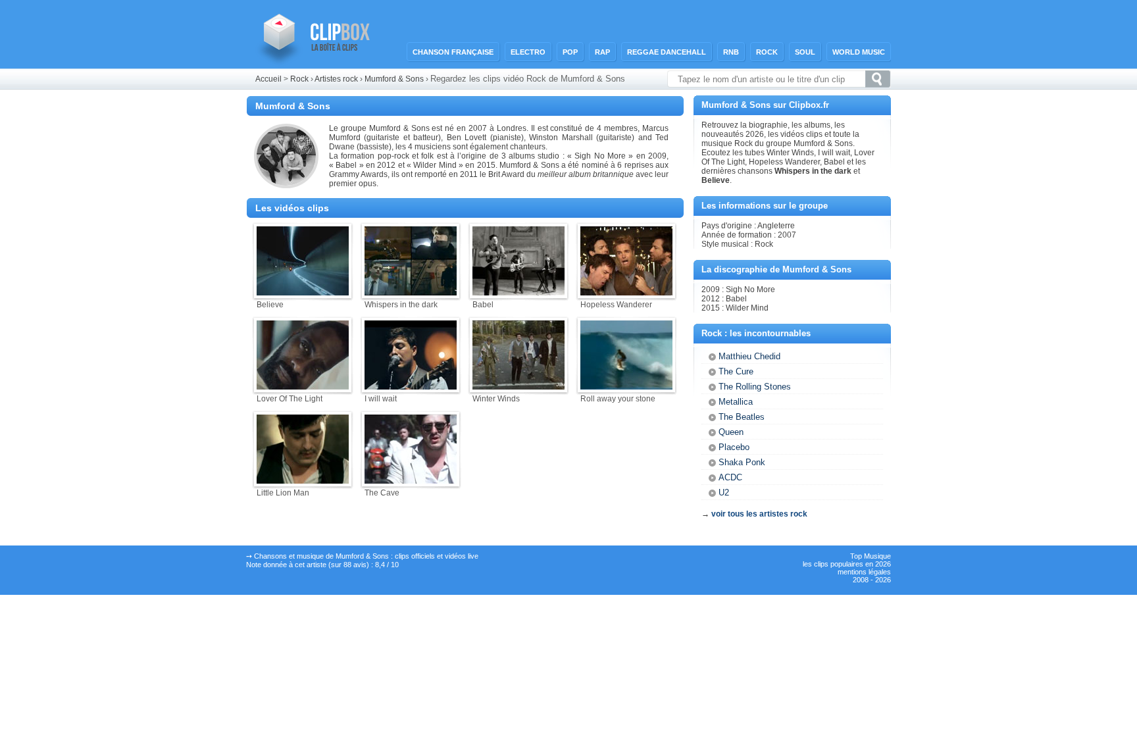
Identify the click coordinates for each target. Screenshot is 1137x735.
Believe (270, 304)
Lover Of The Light (289, 398)
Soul (805, 52)
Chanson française (453, 52)
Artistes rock (336, 79)
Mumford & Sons (394, 79)
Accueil (268, 79)
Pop (570, 52)
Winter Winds (496, 398)
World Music (858, 52)
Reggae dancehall (666, 52)
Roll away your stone (617, 398)
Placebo (734, 447)
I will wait (381, 398)
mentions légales (864, 572)
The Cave (382, 492)
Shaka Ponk (742, 462)
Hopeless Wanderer (616, 304)
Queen (731, 432)
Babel (482, 304)
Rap (602, 52)
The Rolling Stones (755, 387)
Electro (528, 52)
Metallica (736, 402)
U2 (724, 492)
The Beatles (742, 417)
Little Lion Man (283, 492)
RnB (731, 52)
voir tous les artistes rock (759, 514)
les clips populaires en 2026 (847, 564)
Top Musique (870, 556)
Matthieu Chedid (749, 356)
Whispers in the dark (401, 304)
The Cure (736, 371)
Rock (767, 52)
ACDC (730, 477)
